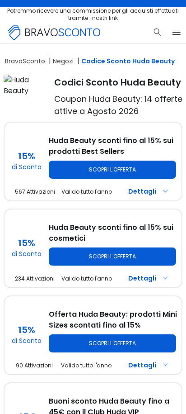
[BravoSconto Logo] (54, 33)
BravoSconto (25, 61)
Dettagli (142, 191)
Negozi (63, 61)
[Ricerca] (157, 32)
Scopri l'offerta (112, 169)
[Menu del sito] (176, 32)
